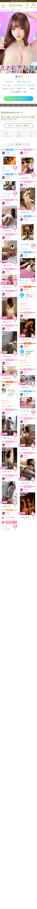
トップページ (5, 10)
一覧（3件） (26, 309)
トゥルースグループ (15, 5)
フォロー (31, 136)
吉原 (19, 81)
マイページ (27, 7)
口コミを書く (19, 136)
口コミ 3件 (27, 81)
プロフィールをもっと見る (17, 126)
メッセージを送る (6, 136)
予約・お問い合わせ (20, 98)
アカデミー (13, 10)
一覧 (6, 170)
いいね (15, 167)
